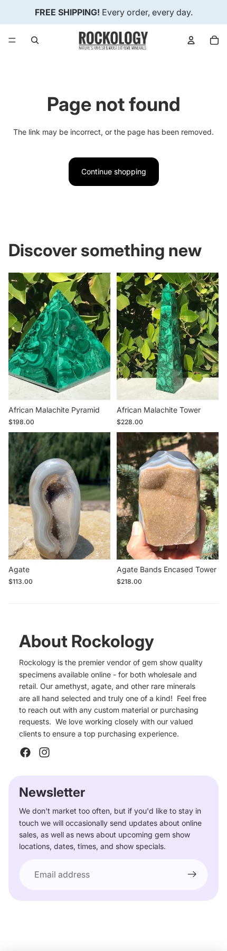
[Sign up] (192, 875)
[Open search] (34, 40)
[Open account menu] (191, 40)
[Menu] (12, 40)
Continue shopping (113, 171)
